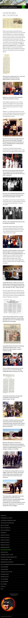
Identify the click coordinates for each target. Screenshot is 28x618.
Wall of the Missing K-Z (5, 530)
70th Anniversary (4, 566)
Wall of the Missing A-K (5, 527)
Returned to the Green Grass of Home (9, 557)
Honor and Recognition (6, 549)
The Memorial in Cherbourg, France (8, 520)
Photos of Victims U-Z (5, 544)
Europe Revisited (4, 552)
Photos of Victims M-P (5, 539)
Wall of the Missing (5, 525)
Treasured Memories (5, 547)
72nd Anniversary (4, 569)
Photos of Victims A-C (5, 535)
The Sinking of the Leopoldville (7, 522)
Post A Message (4, 583)
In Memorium (3, 532)
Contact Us (3, 586)
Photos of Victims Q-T (5, 542)
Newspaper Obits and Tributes (7, 561)
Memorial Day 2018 (5, 576)
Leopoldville (3, 515)
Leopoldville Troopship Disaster (9, 7)
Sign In (2, 588)
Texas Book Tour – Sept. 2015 (6, 571)
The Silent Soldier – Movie (6, 559)
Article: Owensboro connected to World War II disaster (13, 564)
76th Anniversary (4, 581)
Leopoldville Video (5, 574)
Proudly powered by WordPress (6, 616)
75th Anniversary (4, 579)
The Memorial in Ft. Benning (6, 517)
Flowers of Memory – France (7, 554)
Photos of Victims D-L (5, 537)
